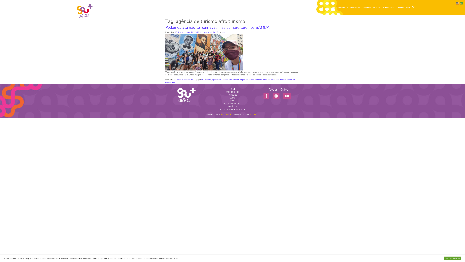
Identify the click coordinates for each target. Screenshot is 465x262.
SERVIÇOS (232, 100)
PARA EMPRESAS (232, 103)
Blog (408, 7)
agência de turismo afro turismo (225, 79)
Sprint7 (253, 114)
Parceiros (400, 7)
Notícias (177, 79)
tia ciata (282, 79)
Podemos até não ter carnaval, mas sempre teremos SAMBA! (217, 27)
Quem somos (342, 7)
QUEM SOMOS (232, 92)
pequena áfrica (261, 79)
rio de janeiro (273, 79)
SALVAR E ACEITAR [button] (453, 258)
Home (332, 7)
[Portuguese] (461, 3)
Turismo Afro (355, 7)
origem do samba (247, 79)
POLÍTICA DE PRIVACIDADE (232, 109)
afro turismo (206, 79)
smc (223, 32)
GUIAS (232, 98)
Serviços (376, 7)
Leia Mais (174, 258)
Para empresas (388, 7)
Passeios (367, 7)
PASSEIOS (232, 95)
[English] (458, 3)
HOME (232, 89)
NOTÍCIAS (232, 106)
